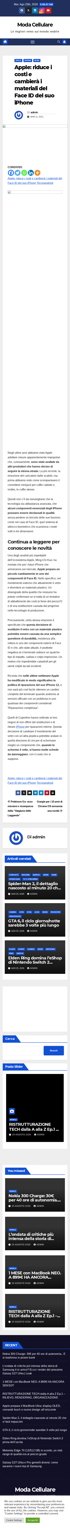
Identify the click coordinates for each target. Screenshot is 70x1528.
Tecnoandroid (45, 183)
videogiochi (15, 916)
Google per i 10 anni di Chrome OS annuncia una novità (49, 806)
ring (11, 953)
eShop (21, 949)
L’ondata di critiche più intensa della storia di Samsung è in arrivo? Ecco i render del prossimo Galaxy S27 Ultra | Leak (33, 1369)
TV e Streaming (30, 879)
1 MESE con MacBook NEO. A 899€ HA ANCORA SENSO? (34, 1277)
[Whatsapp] (24, 173)
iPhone (20, 726)
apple (18, 60)
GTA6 (29, 912)
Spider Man (14, 879)
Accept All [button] (33, 1520)
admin (34, 112)
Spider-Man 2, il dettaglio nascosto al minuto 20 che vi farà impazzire (34, 888)
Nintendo (50, 949)
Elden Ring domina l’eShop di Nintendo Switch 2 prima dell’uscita (35, 962)
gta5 (21, 912)
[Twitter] (18, 173)
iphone (27, 60)
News (36, 60)
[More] (37, 173)
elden (12, 949)
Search (54, 1050)
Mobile (13, 1120)
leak (37, 912)
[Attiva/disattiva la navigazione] (32, 42)
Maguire (26, 875)
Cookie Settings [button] (14, 1520)
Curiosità (14, 875)
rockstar (55, 912)
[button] (58, 41)
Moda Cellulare (35, 25)
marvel (36, 875)
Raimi (54, 875)
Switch (20, 953)
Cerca (10, 1039)
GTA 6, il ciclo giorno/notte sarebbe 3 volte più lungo (34, 923)
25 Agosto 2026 (22, 1134)
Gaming (12, 912)
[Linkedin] (31, 173)
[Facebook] (11, 173)
